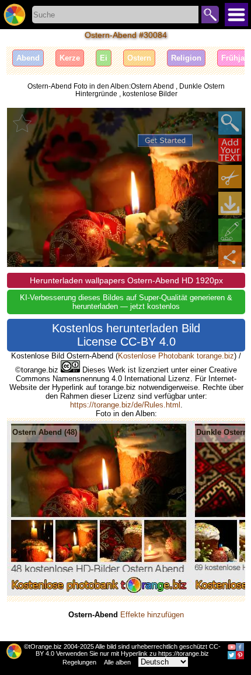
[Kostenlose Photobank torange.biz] (14, 14)
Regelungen (79, 662)
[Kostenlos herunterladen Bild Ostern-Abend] (230, 203)
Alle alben (117, 662)
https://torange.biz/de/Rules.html (125, 404)
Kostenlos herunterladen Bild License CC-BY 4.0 (126, 335)
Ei (103, 58)
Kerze (70, 58)
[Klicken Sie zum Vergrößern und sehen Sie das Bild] (230, 123)
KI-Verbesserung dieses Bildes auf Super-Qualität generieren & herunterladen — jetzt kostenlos (126, 302)
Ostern (139, 58)
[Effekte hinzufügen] (230, 230)
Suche (210, 14)
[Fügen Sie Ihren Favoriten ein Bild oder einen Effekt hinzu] (22, 123)
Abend (28, 58)
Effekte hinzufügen (152, 614)
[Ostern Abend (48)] (99, 593)
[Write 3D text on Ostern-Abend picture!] (230, 149)
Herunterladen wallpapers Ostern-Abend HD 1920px (126, 280)
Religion (186, 58)
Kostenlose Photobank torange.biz (176, 355)
